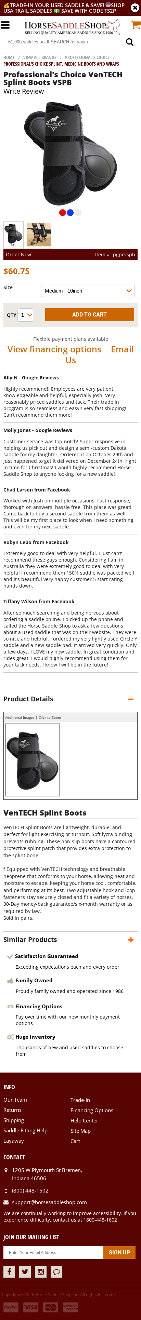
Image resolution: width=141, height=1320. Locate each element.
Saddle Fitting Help (25, 1130)
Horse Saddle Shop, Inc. (72, 27)
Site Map (80, 1130)
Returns (12, 1109)
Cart (75, 1140)
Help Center (84, 1120)
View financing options (54, 349)
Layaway (13, 1140)
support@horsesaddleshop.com (49, 1202)
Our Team (15, 1099)
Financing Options (91, 1110)
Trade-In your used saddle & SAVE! (57, 5)
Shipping (13, 1120)
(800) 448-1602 (30, 1190)
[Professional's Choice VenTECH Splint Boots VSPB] (71, 218)
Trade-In (80, 1099)
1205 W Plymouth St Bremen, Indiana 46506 (47, 1174)
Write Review (23, 91)
